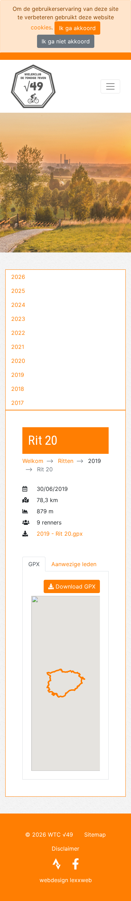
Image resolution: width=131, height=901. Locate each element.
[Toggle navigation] (110, 86)
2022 (18, 332)
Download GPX (74, 586)
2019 (17, 374)
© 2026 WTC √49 (49, 834)
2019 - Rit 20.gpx (60, 533)
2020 (18, 360)
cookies (41, 27)
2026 (18, 276)
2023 (18, 318)
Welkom (32, 460)
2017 (17, 402)
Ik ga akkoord (77, 27)
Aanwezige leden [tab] (73, 564)
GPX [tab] (33, 564)
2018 (17, 388)
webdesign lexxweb (65, 880)
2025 (18, 290)
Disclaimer (65, 848)
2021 (17, 346)
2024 (18, 304)
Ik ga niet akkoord (66, 41)
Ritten (65, 460)
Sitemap (95, 834)
